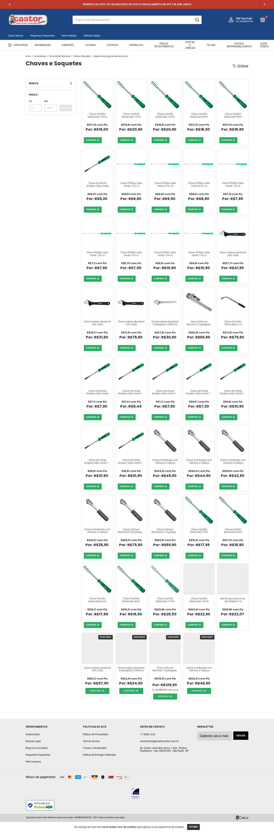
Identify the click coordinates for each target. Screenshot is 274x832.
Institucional (33, 734)
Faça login (246, 18)
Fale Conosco (33, 761)
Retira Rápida (69, 35)
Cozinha (90, 45)
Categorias (20, 45)
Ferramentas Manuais (59, 56)
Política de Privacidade (95, 734)
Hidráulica (136, 45)
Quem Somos (15, 35)
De (30, 101)
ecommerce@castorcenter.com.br (159, 741)
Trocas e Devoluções (95, 748)
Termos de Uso (91, 741)
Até (46, 101)
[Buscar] (197, 19)
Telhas (211, 45)
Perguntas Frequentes (42, 35)
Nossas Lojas (33, 741)
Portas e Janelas (190, 45)
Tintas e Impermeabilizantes (239, 45)
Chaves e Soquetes (81, 56)
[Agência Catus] (242, 817)
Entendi (193, 827)
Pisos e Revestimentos (164, 45)
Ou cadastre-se (244, 21)
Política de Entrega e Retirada (99, 754)
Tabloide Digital (91, 35)
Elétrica (112, 45)
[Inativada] (135, 794)
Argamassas (43, 45)
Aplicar (65, 108)
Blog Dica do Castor (37, 748)
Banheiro (68, 45)
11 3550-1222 (147, 734)
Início (28, 56)
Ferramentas (40, 56)
